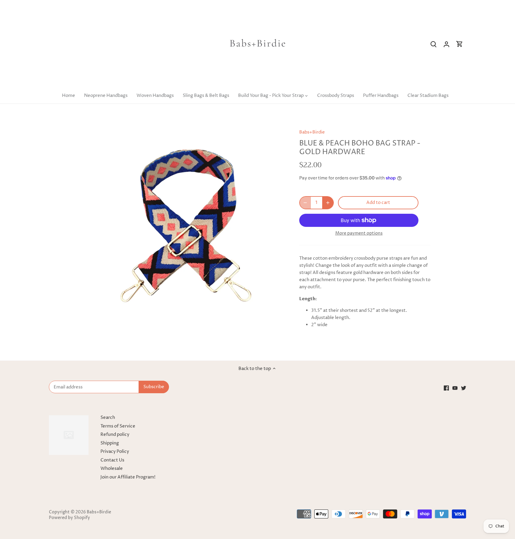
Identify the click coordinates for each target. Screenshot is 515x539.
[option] (185, 223)
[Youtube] (454, 388)
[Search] (433, 44)
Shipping (109, 443)
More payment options (359, 233)
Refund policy (114, 434)
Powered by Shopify (69, 518)
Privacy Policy (114, 451)
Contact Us (112, 460)
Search (107, 417)
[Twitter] (463, 388)
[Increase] (327, 202)
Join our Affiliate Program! (128, 477)
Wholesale (111, 468)
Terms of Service (117, 426)
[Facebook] (446, 388)
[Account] (446, 44)
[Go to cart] (459, 44)
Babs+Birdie (312, 132)
